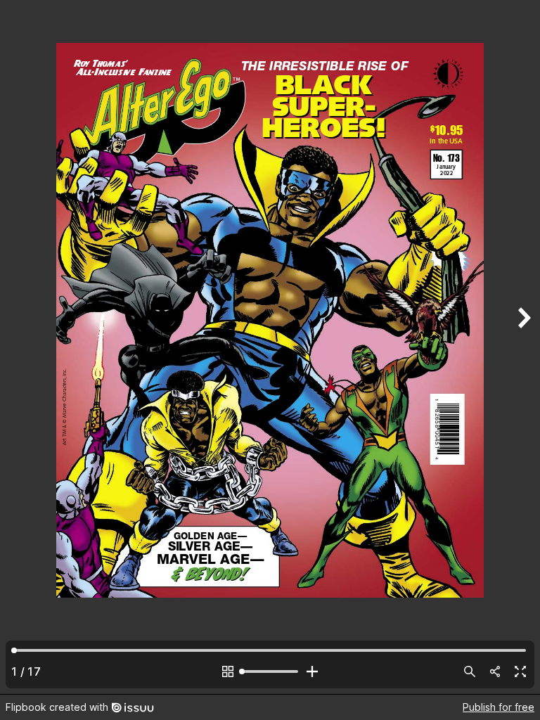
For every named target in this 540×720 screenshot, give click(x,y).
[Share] (495, 671)
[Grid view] (228, 671)
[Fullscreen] (520, 671)
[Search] (469, 671)
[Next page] (523, 347)
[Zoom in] (312, 671)
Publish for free (498, 707)
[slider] (270, 671)
